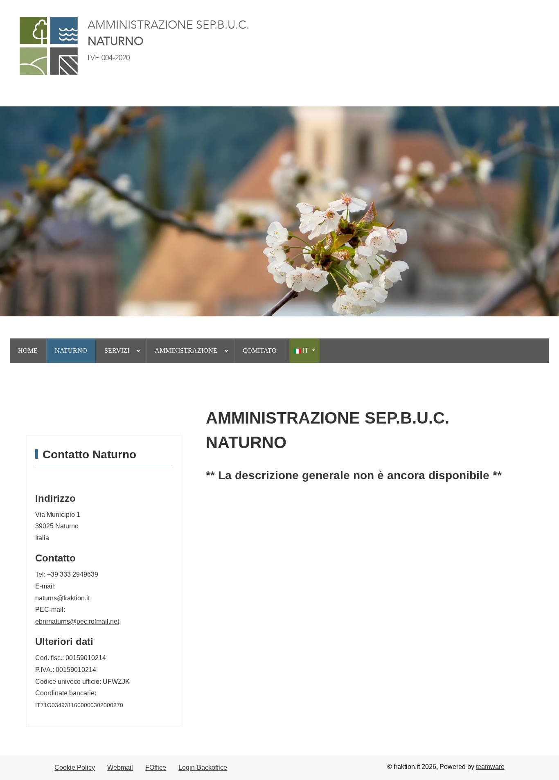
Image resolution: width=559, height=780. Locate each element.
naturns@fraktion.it (62, 598)
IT (305, 350)
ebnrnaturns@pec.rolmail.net (77, 621)
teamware (490, 766)
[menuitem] (28, 350)
